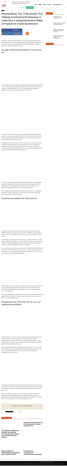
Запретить (22, 7)
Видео (40, 4)
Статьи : (1, 463)
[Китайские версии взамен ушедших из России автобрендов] (49, 37)
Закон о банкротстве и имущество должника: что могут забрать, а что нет (51, 464)
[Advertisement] (22, 112)
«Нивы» (21, 395)
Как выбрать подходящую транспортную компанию (44, 463)
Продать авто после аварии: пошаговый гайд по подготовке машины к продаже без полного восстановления (19, 463)
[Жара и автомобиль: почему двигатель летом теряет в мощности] (49, 30)
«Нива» (25, 42)
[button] (64, 4)
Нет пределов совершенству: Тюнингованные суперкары (33, 452)
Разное (49, 4)
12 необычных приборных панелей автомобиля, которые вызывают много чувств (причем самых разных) (10, 434)
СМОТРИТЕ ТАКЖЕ (6, 418)
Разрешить (30, 7)
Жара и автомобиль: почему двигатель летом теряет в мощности (59, 30)
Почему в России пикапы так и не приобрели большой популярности (33, 424)
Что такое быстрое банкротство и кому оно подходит (31, 464)
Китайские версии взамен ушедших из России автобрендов (59, 37)
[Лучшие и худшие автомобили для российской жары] (49, 24)
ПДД (45, 4)
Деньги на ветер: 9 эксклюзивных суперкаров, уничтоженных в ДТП (10, 452)
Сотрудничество (57, 4)
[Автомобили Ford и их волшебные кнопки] (49, 18)
